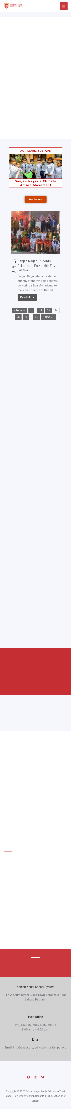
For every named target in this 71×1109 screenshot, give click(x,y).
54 (36, 317)
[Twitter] (42, 1077)
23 (48, 310)
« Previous (19, 310)
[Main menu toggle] (64, 6)
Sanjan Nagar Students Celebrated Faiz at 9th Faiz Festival (37, 265)
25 (18, 317)
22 (40, 310)
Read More (27, 297)
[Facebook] (28, 1077)
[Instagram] (35, 1077)
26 (26, 317)
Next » (48, 317)
